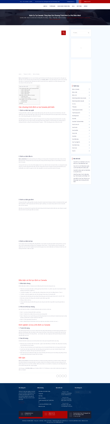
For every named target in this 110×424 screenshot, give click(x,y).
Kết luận (21, 103)
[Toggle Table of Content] (37, 87)
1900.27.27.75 (51, 413)
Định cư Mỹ (74, 92)
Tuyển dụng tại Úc (76, 112)
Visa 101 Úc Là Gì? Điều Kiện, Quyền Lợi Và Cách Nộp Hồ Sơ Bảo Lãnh (81, 166)
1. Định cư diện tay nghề (25, 89)
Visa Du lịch (74, 127)
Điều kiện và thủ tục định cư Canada (27, 95)
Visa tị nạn (74, 148)
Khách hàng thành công (64, 6)
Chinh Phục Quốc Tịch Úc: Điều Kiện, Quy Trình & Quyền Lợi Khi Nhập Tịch (81, 175)
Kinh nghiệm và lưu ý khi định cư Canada (27, 99)
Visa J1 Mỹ (74, 133)
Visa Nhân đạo (75, 139)
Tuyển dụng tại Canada (77, 109)
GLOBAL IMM (58, 422)
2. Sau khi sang (24, 101)
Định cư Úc (74, 95)
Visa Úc (73, 150)
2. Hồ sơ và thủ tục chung (25, 97)
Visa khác (74, 136)
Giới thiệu (79, 6)
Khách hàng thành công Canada (79, 98)
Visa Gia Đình (75, 130)
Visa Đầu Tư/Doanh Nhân (77, 121)
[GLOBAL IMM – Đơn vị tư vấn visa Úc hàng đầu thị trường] (28, 6)
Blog (73, 6)
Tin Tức (74, 104)
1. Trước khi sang (24, 100)
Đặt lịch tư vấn (42, 406)
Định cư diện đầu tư (23, 158)
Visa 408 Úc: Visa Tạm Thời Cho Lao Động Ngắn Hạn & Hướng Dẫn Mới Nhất (81, 180)
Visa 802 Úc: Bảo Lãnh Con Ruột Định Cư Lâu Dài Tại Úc (81, 171)
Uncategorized (75, 115)
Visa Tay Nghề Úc (76, 142)
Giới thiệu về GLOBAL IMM (44, 391)
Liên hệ (85, 6)
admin (20, 74)
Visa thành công (75, 145)
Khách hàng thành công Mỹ (78, 101)
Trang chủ (41, 393)
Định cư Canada (36, 74)
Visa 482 (74, 118)
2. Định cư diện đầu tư (25, 91)
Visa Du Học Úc (75, 124)
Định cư (45, 6)
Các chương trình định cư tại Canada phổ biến (29, 88)
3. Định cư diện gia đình (25, 92)
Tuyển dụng (52, 6)
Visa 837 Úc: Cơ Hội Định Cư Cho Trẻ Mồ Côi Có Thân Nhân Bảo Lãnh (81, 162)
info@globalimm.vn (70, 1)
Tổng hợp (74, 106)
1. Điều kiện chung (24, 96)
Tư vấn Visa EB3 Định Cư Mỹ (45, 404)
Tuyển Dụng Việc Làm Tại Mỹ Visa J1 (46, 401)
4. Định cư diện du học (25, 93)
